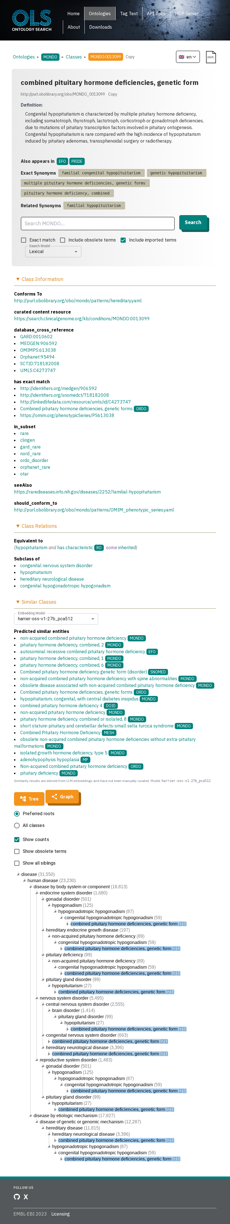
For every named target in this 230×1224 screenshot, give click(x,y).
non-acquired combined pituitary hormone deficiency (82, 638)
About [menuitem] (74, 27)
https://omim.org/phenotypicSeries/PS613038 (67, 415)
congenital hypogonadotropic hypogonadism (65, 586)
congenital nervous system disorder (56, 565)
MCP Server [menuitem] (187, 13)
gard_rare (30, 447)
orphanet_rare (35, 467)
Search (193, 222)
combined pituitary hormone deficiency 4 (68, 705)
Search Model (39, 246)
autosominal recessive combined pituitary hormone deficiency (88, 651)
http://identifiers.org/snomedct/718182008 (64, 395)
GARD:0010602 (36, 336)
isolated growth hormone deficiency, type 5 (72, 753)
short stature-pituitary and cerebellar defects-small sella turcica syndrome (105, 726)
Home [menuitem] (73, 13)
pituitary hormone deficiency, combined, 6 (70, 665)
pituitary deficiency (47, 773)
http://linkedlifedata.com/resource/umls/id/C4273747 (75, 402)
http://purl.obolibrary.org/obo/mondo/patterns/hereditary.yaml (78, 300)
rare (24, 433)
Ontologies (24, 57)
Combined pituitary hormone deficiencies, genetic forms (76, 408)
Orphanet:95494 (37, 357)
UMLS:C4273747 (38, 370)
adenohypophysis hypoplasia (54, 759)
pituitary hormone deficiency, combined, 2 (70, 645)
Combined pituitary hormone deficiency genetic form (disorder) (93, 672)
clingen (27, 440)
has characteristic (75, 547)
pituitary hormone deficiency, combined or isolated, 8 (82, 719)
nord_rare (30, 453)
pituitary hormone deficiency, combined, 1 (70, 658)
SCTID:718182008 (39, 363)
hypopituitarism (31, 547)
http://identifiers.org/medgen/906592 (58, 388)
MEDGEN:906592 (38, 343)
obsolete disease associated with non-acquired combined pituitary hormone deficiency (116, 685)
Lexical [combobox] (36, 251)
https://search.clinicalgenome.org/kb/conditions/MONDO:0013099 (82, 318)
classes (74, 57)
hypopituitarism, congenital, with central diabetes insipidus (88, 699)
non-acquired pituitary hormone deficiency (71, 712)
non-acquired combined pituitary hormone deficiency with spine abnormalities (107, 678)
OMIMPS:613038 (38, 350)
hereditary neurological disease (52, 579)
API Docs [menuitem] (156, 13)
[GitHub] (16, 1196)
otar (24, 474)
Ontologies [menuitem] (100, 13)
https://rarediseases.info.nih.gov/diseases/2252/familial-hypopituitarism (87, 492)
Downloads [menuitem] (100, 27)
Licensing (60, 1214)
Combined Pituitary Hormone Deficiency (67, 732)
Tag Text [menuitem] (129, 13)
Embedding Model (31, 613)
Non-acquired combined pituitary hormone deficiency (80, 766)
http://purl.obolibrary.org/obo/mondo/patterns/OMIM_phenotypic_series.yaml (94, 510)
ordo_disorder (34, 460)
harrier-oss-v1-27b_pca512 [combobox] (45, 618)
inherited (127, 547)
